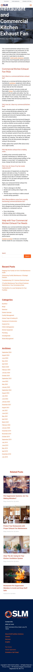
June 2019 (5, 445)
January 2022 (6, 402)
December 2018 (6, 454)
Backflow (4, 304)
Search (4, 253)
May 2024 (5, 361)
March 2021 (5, 422)
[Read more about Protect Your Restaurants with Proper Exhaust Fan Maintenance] (16, 514)
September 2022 (6, 390)
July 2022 (5, 396)
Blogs (3, 306)
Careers (7, 636)
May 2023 (5, 384)
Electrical (4, 309)
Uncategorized (6, 335)
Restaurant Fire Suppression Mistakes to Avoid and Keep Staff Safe (15, 588)
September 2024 (6, 352)
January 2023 (6, 387)
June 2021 (5, 413)
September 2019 (6, 439)
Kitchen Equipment (7, 330)
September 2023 (6, 378)
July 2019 (5, 442)
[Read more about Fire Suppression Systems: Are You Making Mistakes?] (16, 484)
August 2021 (5, 407)
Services (8, 639)
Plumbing (5, 333)
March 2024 (5, 367)
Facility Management (8, 315)
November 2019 (6, 433)
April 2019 (5, 451)
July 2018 (5, 457)
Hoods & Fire (5, 324)
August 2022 (5, 393)
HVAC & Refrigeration (8, 327)
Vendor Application (10, 649)
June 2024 (5, 358)
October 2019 (6, 436)
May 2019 (5, 448)
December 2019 (6, 431)
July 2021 (5, 410)
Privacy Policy (6, 667)
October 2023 (6, 375)
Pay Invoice (8, 647)
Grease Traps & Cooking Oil (9, 318)
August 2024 (5, 355)
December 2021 (6, 404)
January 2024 (6, 372)
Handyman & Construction (9, 321)
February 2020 (6, 425)
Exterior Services (6, 312)
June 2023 (5, 381)
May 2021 (5, 416)
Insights (7, 642)
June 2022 (5, 399)
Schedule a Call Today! (12, 652)
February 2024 (6, 370)
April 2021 (5, 419)
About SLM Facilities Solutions (14, 634)
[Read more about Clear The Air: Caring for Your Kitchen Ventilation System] (16, 544)
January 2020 (6, 428)
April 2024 (5, 364)
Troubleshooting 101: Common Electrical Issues (15, 280)
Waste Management (7, 338)
